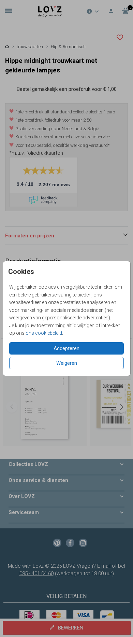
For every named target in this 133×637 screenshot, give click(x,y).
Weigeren (66, 363)
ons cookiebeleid (44, 333)
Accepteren (66, 348)
